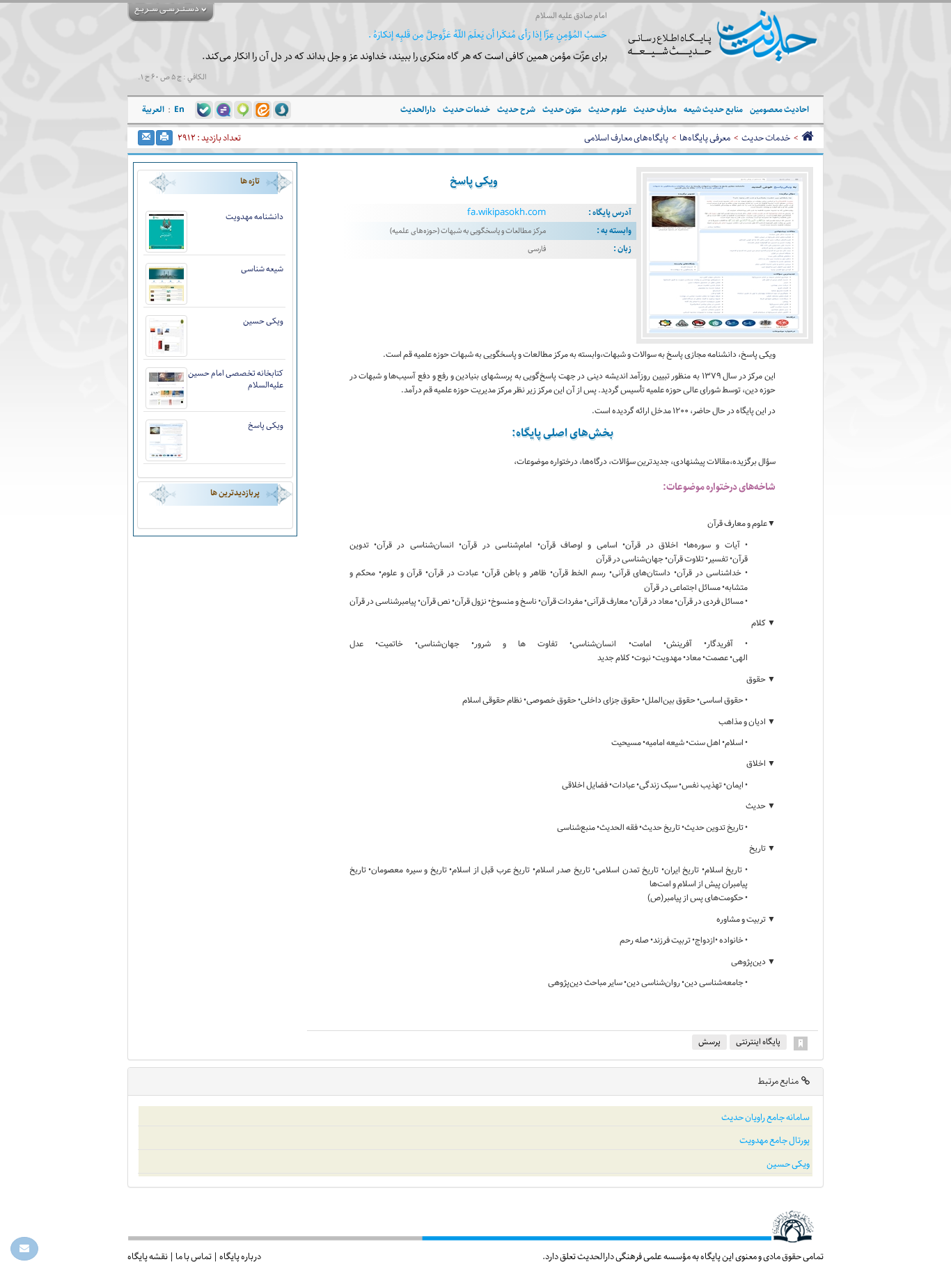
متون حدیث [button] (561, 109)
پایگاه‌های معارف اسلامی (626, 138)
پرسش (709, 1041)
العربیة (153, 109)
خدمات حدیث (765, 138)
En (179, 109)
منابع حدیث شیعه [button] (713, 109)
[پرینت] (164, 137)
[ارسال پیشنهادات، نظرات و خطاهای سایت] (24, 1249)
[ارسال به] (146, 137)
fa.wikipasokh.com (506, 212)
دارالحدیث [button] (418, 109)
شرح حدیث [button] (516, 109)
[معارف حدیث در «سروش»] (282, 109)
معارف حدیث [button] (655, 109)
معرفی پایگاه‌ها (704, 138)
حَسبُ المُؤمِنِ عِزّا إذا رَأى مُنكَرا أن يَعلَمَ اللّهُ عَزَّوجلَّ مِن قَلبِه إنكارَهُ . (487, 35)
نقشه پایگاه (147, 1256)
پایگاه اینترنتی (758, 1041)
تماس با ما (193, 1256)
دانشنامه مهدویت (254, 216)
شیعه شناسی (262, 268)
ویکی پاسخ (265, 425)
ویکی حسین (263, 321)
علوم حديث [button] (607, 109)
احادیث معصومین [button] (779, 109)
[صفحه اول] (807, 138)
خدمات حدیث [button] (466, 109)
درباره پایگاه (240, 1256)
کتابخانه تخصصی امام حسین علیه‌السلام (235, 379)
